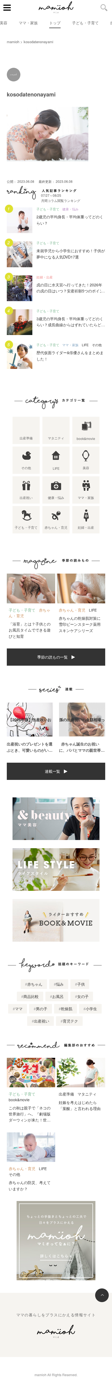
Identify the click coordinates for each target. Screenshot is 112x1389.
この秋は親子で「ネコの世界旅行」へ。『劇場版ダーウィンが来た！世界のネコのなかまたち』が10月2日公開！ (30, 1120)
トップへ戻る (102, 1295)
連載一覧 (52, 771)
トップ (55, 22)
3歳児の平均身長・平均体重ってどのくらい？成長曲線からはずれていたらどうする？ (70, 325)
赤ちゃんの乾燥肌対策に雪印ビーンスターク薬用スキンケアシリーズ (80, 624)
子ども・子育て (85, 22)
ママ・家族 (28, 22)
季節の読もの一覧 (52, 657)
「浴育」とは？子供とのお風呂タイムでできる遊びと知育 (30, 630)
